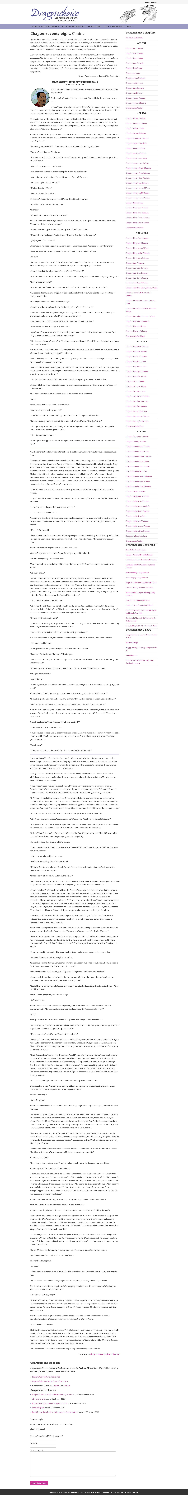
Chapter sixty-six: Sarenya (136, 411)
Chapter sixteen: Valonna (136, 133)
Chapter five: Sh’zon (134, 68)
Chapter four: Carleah (134, 63)
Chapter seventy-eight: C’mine (138, 481)
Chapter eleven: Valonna (135, 98)
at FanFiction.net (46, 1377)
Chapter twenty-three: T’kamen (138, 168)
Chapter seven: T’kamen (135, 78)
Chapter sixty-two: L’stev (135, 391)
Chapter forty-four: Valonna (137, 283)
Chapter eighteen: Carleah (136, 143)
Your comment (36, 1450)
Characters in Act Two (135, 228)
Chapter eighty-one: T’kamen (137, 496)
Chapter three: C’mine (134, 58)
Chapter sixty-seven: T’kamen (137, 416)
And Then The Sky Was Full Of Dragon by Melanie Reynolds (141, 611)
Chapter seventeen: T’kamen (137, 138)
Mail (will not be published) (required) (47, 1436)
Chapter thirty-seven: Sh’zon (137, 248)
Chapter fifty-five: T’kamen (136, 356)
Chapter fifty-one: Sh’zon (136, 326)
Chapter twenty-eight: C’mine (137, 193)
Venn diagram (38, 1408)
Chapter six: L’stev (133, 73)
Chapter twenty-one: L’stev (136, 158)
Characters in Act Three (135, 336)
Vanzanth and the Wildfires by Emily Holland (140, 566)
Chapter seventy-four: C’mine (137, 461)
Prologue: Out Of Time (134, 38)
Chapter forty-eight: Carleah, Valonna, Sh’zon (141, 309)
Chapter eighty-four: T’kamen (137, 511)
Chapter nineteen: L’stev (135, 148)
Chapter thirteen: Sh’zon (135, 118)
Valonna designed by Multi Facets (139, 555)
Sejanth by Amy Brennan (136, 550)
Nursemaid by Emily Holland (137, 573)
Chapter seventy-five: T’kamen (138, 466)
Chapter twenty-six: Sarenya (137, 183)
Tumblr (66, 1386)
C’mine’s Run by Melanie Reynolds (139, 588)
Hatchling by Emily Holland (137, 578)
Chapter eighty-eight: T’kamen (138, 531)
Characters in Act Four (135, 426)
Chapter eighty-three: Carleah (138, 506)
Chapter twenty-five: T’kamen (138, 178)
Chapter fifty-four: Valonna (136, 351)
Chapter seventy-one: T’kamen (138, 446)
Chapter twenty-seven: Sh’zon (138, 188)
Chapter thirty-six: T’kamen (137, 243)
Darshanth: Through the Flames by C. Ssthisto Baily (140, 619)
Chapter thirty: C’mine (134, 203)
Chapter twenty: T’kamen (136, 153)
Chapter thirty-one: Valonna (137, 208)
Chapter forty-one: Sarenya (137, 268)
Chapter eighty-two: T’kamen (137, 501)
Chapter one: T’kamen (134, 48)
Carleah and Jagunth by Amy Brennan (141, 560)
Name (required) (37, 1429)
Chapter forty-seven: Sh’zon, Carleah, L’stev (140, 302)
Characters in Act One (134, 108)
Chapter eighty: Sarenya (135, 491)
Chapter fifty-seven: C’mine (136, 366)
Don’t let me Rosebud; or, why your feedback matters (55, 1412)
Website (33, 1443)
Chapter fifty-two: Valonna (136, 331)
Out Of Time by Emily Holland (137, 600)
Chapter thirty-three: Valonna (137, 218)
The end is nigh (39, 1399)
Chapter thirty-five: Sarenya (137, 238)
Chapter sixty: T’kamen (135, 381)
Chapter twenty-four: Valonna (138, 173)
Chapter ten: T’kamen (134, 93)
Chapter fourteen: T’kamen (136, 123)
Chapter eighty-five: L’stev (136, 516)
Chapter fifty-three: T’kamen (137, 347)
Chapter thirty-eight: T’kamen (138, 253)
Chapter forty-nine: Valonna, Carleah (140, 316)
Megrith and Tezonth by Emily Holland (141, 583)
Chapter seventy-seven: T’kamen (139, 476)
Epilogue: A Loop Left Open (136, 536)
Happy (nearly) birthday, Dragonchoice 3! (50, 1403)
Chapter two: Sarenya (134, 53)
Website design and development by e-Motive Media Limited (114, 1492)
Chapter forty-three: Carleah (137, 278)
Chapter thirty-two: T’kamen (137, 213)
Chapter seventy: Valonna (136, 442)
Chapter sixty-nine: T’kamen (137, 437)
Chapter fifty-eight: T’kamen (137, 371)
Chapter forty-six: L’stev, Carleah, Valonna (139, 294)
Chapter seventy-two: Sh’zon (137, 451)
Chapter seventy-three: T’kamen (138, 456)
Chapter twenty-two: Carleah (137, 163)
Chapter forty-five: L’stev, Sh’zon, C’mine (142, 288)
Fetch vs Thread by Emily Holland (139, 605)
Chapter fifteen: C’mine (135, 128)
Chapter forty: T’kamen (135, 263)
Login (147, 2)
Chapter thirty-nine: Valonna (137, 258)
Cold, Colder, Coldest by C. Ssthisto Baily (141, 626)
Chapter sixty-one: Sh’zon (136, 386)
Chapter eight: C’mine (134, 83)
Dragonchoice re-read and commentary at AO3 (52, 1395)
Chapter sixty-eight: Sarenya (137, 421)
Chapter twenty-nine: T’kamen (138, 198)
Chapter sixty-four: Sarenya (137, 401)
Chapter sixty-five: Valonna (136, 406)
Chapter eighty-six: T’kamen (137, 521)
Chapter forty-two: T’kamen (137, 273)
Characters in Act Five (134, 541)
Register (154, 2)
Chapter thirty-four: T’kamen (137, 223)
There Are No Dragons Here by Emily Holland (140, 594)
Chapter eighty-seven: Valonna (138, 526)
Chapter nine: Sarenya (135, 88)
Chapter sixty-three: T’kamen (137, 396)
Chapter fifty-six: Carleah (136, 361)
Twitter (56, 1386)
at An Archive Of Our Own (50, 1381)
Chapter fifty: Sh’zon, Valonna (137, 321)
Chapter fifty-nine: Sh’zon (136, 376)
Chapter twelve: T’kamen (136, 103)
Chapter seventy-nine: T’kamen (104, 1354)
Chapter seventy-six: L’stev (136, 471)
